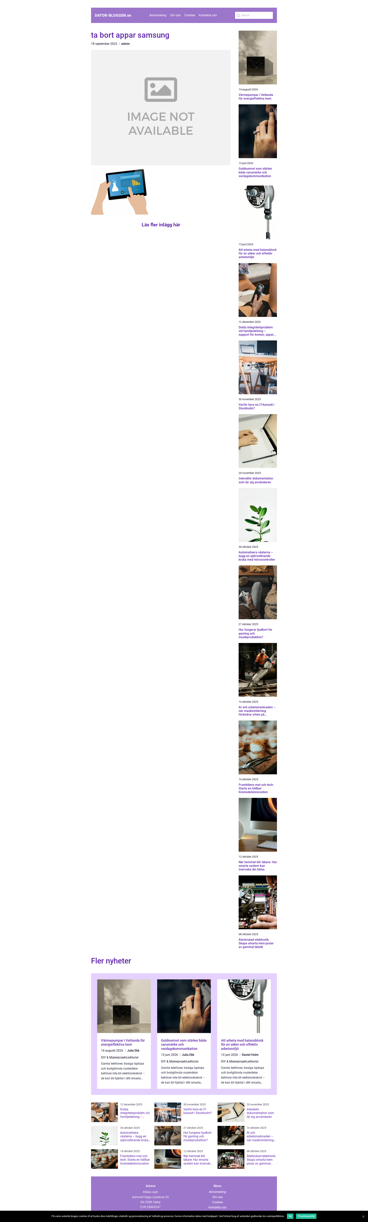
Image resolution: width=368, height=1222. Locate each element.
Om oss (175, 15)
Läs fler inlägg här (161, 224)
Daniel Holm (250, 1055)
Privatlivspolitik (306, 1216)
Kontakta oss (208, 15)
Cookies (189, 15)
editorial (132, 1057)
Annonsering (157, 15)
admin (125, 44)
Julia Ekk (133, 1050)
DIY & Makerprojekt (114, 1057)
